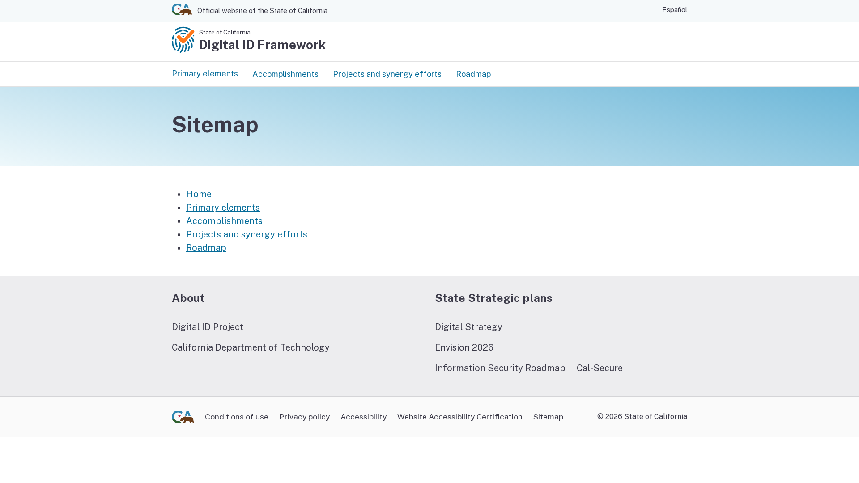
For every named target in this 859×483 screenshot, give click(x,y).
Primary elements (205, 73)
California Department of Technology (251, 347)
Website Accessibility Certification (460, 416)
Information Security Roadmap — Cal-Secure (529, 368)
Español (674, 9)
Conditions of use (236, 416)
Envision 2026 (464, 347)
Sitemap (548, 416)
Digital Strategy (468, 327)
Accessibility (363, 416)
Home (199, 194)
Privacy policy (304, 416)
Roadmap (473, 74)
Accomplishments (285, 74)
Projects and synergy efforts (387, 74)
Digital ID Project (207, 327)
